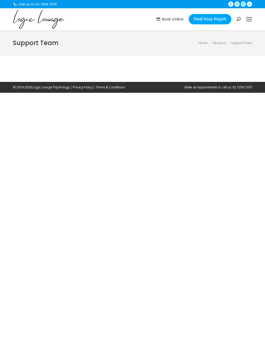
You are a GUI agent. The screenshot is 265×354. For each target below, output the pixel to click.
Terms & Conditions (110, 87)
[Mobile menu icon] (249, 19)
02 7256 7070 (242, 87)
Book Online (172, 19)
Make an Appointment (201, 87)
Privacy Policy (82, 87)
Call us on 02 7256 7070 (37, 4)
